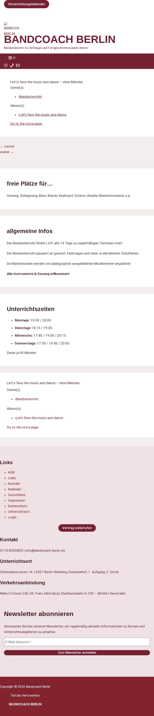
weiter (7, 152)
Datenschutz (17, 506)
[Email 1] (18, 66)
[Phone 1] (12, 66)
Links (12, 478)
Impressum (16, 500)
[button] (26, 4)
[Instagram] (6, 66)
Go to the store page (26, 124)
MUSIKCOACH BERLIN (25, 704)
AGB (11, 472)
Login (12, 517)
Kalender (14, 489)
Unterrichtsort (19, 512)
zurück (7, 146)
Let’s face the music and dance (42, 115)
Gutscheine (16, 495)
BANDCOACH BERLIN (60, 39)
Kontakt (14, 484)
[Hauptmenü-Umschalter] (12, 58)
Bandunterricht (30, 97)
